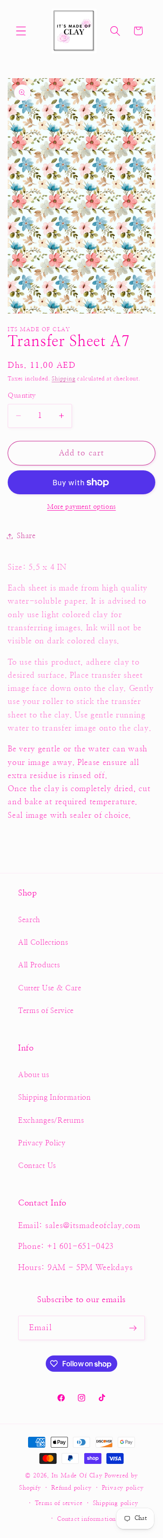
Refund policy (71, 1488)
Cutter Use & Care (50, 988)
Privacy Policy (42, 1143)
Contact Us (37, 1165)
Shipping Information (54, 1097)
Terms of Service (46, 1010)
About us (33, 1074)
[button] (21, 30)
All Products (39, 965)
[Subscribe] (132, 1328)
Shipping (63, 378)
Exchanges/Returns (51, 1120)
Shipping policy (116, 1503)
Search (29, 920)
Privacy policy (123, 1488)
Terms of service (59, 1503)
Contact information (86, 1519)
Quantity (22, 395)
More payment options (81, 507)
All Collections (43, 942)
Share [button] (26, 535)
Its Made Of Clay (77, 1476)
